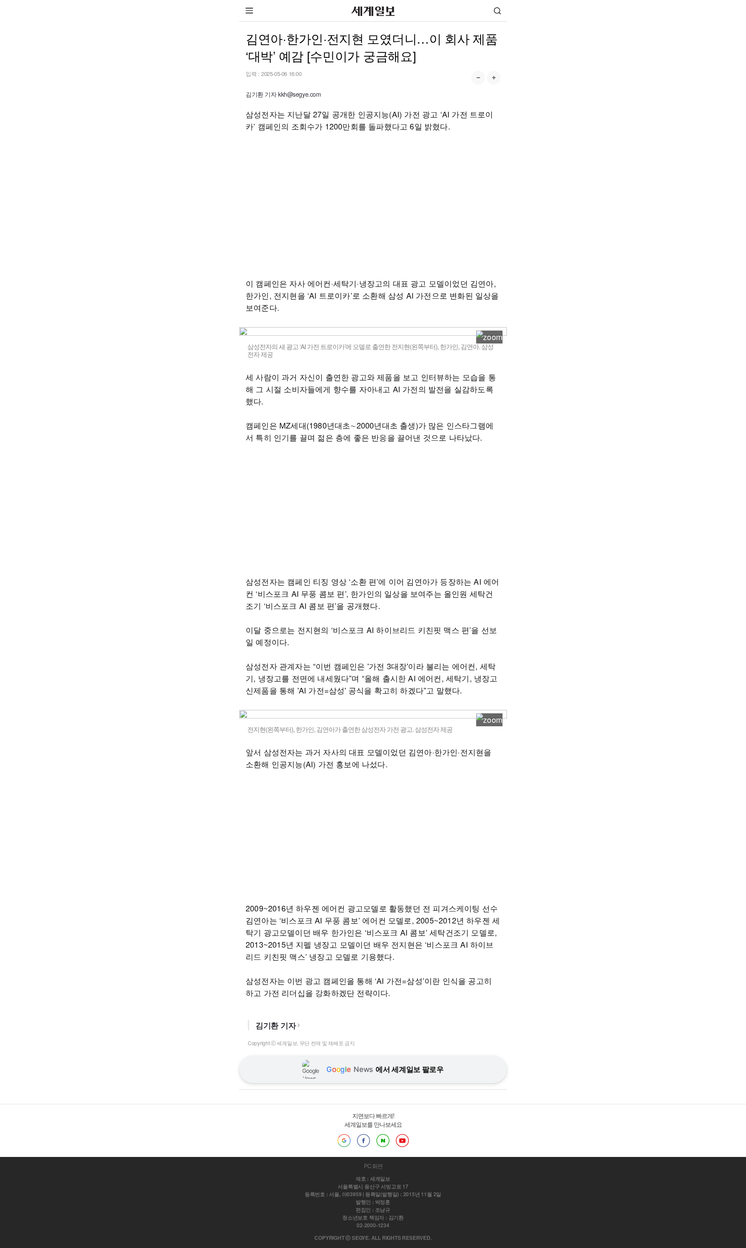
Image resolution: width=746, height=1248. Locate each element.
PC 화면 (373, 1166)
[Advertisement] (373, 204)
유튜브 (402, 1140)
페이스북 (363, 1140)
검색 (497, 10)
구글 (344, 1140)
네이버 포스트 (382, 1140)
